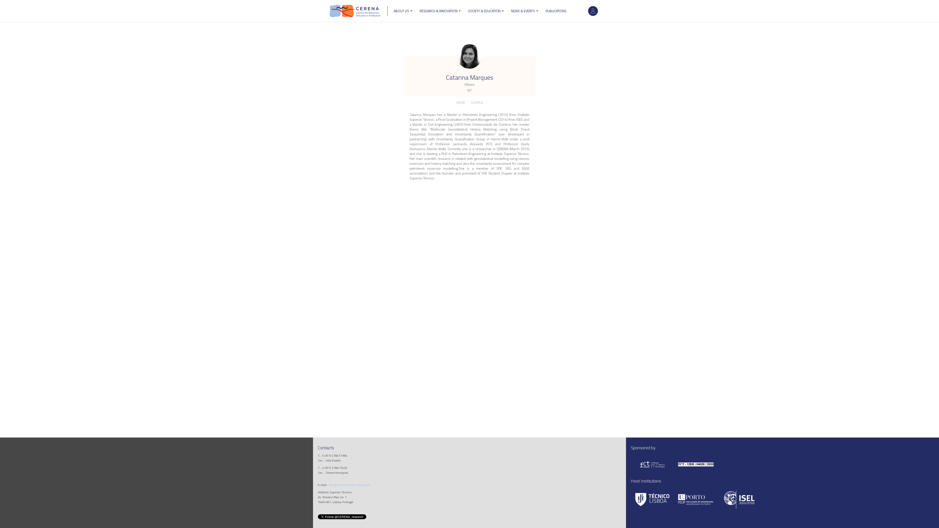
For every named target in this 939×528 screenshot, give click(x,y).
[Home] (355, 11)
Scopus (477, 102)
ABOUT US (402, 10)
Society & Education (484, 10)
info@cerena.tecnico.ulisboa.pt (349, 485)
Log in (593, 11)
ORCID (460, 102)
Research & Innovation (439, 10)
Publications (556, 10)
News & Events (523, 10)
